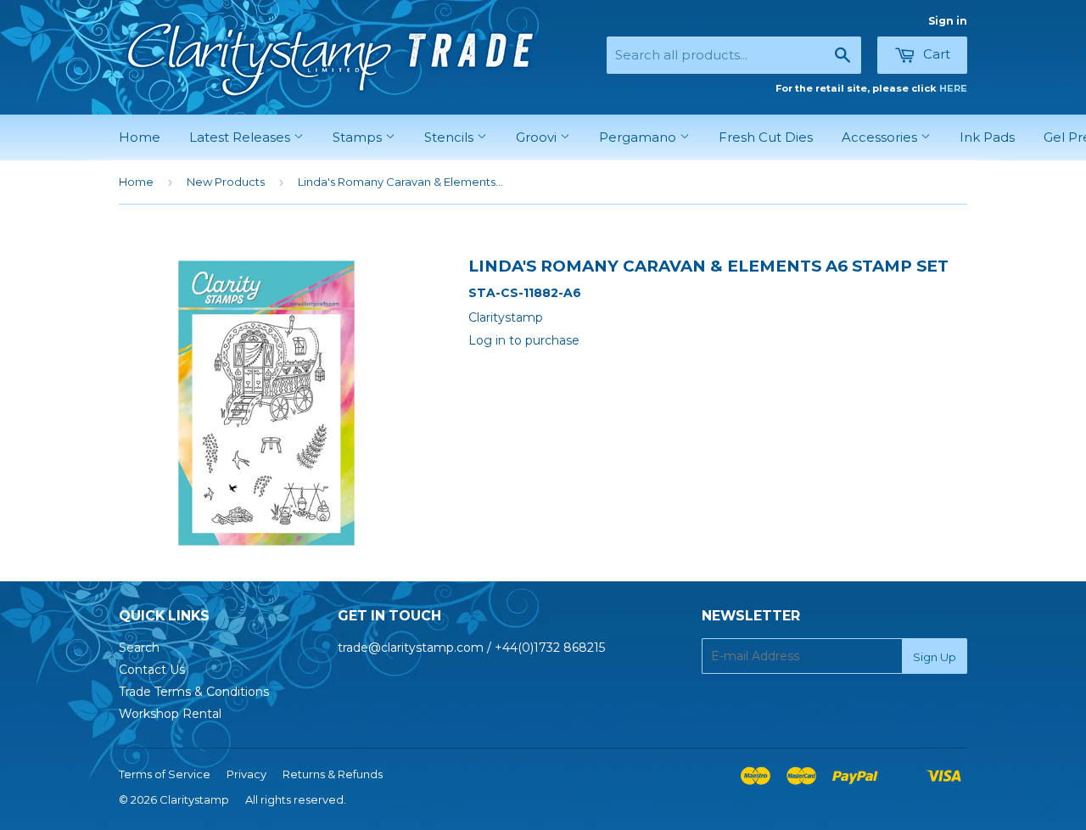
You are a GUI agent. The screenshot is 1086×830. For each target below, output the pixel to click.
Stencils (450, 137)
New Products (226, 181)
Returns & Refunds (333, 774)
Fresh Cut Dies (766, 137)
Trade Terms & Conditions (194, 691)
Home (139, 137)
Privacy (246, 774)
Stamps (359, 137)
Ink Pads (987, 137)
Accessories (881, 137)
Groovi (538, 137)
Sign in (947, 20)
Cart (935, 54)
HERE (953, 88)
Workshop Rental (170, 713)
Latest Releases (241, 137)
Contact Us (152, 669)
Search (139, 647)
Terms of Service (164, 774)
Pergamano (639, 137)
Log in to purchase (523, 340)
